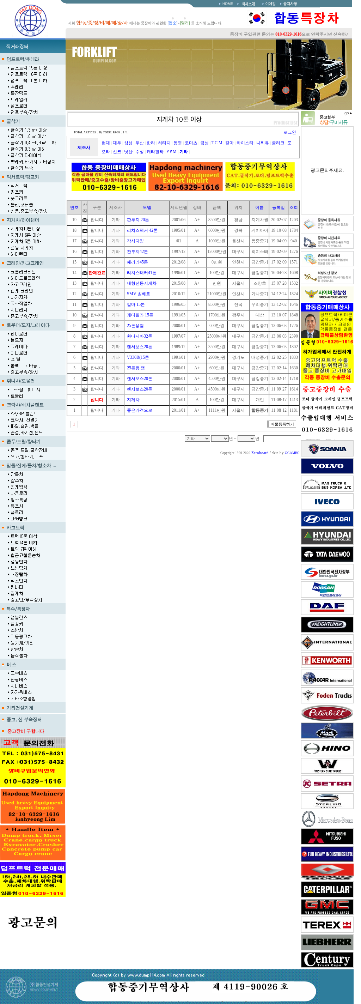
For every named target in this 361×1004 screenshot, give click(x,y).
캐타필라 (155, 151)
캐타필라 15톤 (140, 315)
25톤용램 (135, 325)
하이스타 (245, 142)
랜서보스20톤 (139, 346)
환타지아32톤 (139, 336)
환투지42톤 (137, 251)
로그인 (289, 132)
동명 (177, 142)
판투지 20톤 (138, 219)
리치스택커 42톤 (142, 230)
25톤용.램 (136, 367)
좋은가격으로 (139, 410)
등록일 (278, 207)
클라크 (278, 142)
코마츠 (191, 142)
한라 (151, 142)
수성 (139, 151)
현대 (106, 142)
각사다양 (135, 240)
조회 (293, 207)
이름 (259, 207)
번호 (74, 207)
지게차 (133, 399)
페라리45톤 (137, 262)
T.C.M (217, 142)
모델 (147, 207)
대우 (117, 142)
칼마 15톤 (136, 304)
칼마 (229, 142)
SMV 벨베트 (138, 293)
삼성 (128, 142)
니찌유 (262, 142)
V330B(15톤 (138, 357)
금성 (204, 142)
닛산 (128, 151)
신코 (117, 151)
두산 (139, 142)
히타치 (164, 142)
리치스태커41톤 (142, 272)
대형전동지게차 (142, 283)
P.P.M (171, 151)
